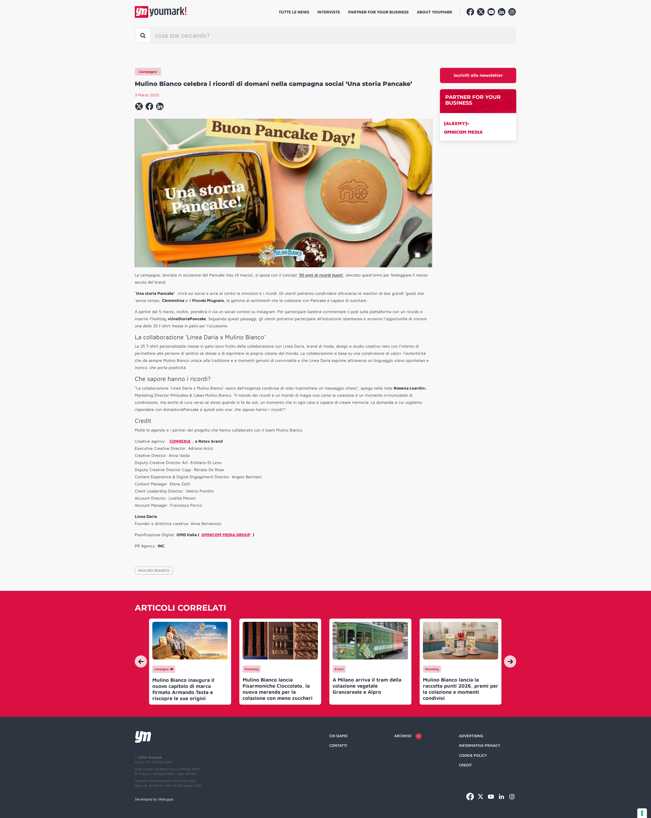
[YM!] (160, 12)
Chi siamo (338, 736)
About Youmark (434, 12)
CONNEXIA (180, 441)
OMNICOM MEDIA (463, 132)
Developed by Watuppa (154, 799)
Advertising (471, 736)
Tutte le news (294, 12)
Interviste (328, 12)
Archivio (402, 736)
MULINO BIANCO (154, 570)
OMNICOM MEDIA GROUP (226, 534)
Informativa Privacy (479, 745)
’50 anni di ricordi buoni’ (320, 275)
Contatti (338, 745)
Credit (465, 765)
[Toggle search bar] (143, 35)
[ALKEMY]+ (456, 123)
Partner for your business (378, 12)
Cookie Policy (473, 755)
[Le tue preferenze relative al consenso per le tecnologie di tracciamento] (642, 813)
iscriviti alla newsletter (478, 75)
